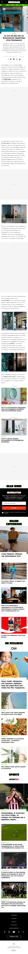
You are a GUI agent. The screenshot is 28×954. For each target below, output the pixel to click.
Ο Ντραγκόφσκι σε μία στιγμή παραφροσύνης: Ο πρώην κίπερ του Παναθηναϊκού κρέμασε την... (13, 846)
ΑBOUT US (14, 921)
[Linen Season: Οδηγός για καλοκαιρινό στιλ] (14, 540)
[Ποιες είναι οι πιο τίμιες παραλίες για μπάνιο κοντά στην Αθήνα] (14, 700)
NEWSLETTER (14, 936)
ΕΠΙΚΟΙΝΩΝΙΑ (14, 915)
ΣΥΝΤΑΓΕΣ (4, 736)
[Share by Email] (20, 59)
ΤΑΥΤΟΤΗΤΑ (14, 918)
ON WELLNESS (14, 643)
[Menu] (2, 2)
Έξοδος (20, 4)
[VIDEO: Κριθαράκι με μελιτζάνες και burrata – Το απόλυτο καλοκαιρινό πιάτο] (14, 726)
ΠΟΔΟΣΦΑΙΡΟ (5, 842)
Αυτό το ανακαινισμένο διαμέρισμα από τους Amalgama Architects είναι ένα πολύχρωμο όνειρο (13, 409)
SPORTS (14, 774)
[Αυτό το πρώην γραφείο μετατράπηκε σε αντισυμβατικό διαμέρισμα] (14, 427)
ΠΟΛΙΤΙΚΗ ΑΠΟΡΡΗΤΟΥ (14, 928)
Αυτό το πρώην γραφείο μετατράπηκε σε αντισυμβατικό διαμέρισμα (12, 440)
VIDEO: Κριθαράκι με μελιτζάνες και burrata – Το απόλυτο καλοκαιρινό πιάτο (12, 740)
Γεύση (14, 4)
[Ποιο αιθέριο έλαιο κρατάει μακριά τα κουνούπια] (14, 754)
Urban (9, 4)
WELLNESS (4, 764)
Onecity (3, 5)
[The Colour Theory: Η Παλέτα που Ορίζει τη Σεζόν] (14, 571)
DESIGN (14, 33)
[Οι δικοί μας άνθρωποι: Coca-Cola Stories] (14, 625)
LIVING (3, 679)
